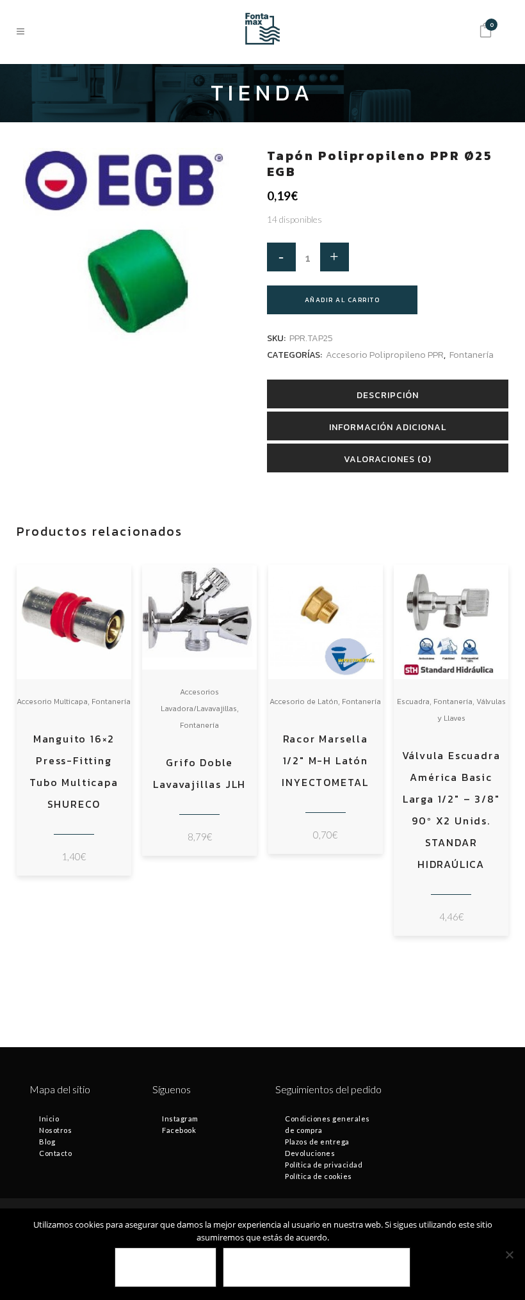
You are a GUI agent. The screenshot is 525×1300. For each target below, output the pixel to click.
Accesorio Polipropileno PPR (385, 355)
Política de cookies (318, 1176)
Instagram (180, 1118)
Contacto (55, 1153)
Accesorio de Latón (304, 701)
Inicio (49, 1118)
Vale (165, 1268)
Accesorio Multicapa (52, 701)
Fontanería (471, 355)
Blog (47, 1141)
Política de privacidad (323, 1164)
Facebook (179, 1130)
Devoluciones (310, 1153)
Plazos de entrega (317, 1141)
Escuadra (413, 701)
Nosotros (55, 1130)
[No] (509, 1254)
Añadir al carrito (342, 300)
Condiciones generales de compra (327, 1124)
